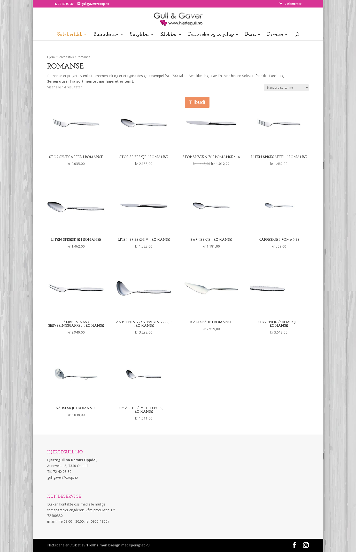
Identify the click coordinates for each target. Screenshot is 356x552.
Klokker (168, 35)
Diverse (275, 35)
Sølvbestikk (69, 35)
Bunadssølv (106, 35)
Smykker (139, 35)
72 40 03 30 (66, 4)
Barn (250, 35)
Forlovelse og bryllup (211, 35)
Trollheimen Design (103, 545)
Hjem (51, 57)
